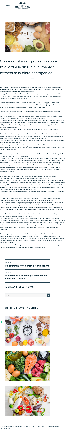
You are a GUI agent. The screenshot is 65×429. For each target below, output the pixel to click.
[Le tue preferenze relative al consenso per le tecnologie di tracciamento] (1, 321)
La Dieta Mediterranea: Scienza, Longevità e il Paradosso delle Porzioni (27, 400)
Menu (8, 6)
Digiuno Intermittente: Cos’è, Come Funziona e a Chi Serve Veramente (27, 331)
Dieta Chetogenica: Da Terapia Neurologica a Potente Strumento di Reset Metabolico (27, 366)
